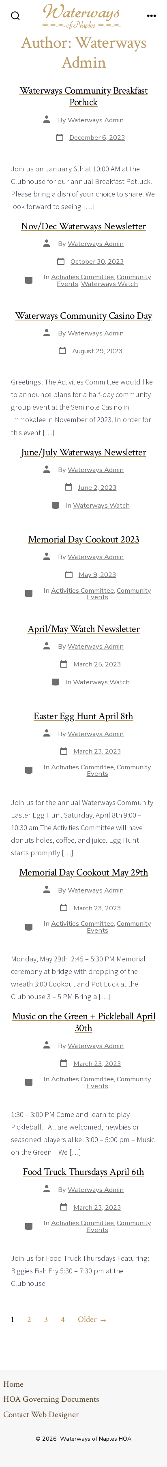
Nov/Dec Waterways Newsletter (83, 226)
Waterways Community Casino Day (83, 315)
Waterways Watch (109, 283)
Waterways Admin (96, 120)
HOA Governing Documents (51, 1399)
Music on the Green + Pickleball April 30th (83, 1022)
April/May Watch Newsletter (84, 629)
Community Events (119, 594)
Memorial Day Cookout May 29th (83, 872)
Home (13, 1384)
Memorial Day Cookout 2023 (83, 539)
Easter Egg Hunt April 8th (83, 716)
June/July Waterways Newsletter (83, 452)
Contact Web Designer (41, 1415)
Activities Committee (82, 277)
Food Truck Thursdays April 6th (83, 1172)
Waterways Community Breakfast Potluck (83, 96)
